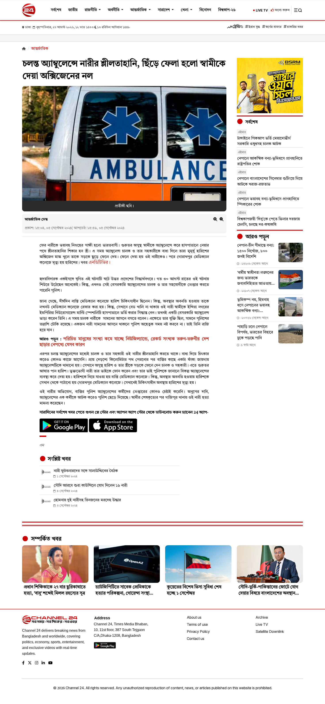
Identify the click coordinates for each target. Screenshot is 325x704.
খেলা (185, 10)
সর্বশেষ (56, 10)
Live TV (262, 624)
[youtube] (50, 663)
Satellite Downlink (270, 631)
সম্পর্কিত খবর (45, 539)
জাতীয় (73, 10)
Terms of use (197, 624)
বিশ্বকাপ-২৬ (227, 10)
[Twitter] (30, 663)
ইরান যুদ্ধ (254, 27)
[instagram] (36, 663)
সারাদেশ (164, 10)
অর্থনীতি (114, 10)
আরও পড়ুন (256, 237)
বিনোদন (205, 10)
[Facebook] (23, 663)
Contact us (195, 638)
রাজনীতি (91, 10)
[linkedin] (43, 663)
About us (194, 617)
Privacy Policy (198, 631)
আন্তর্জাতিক (138, 10)
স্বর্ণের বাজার (273, 27)
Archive (262, 617)
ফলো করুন (282, 10)
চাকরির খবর (295, 27)
